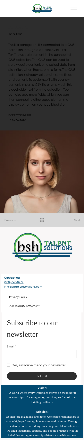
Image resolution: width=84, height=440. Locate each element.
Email (11, 346)
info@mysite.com (19, 114)
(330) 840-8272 (13, 282)
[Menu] (74, 8)
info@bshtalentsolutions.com (23, 286)
